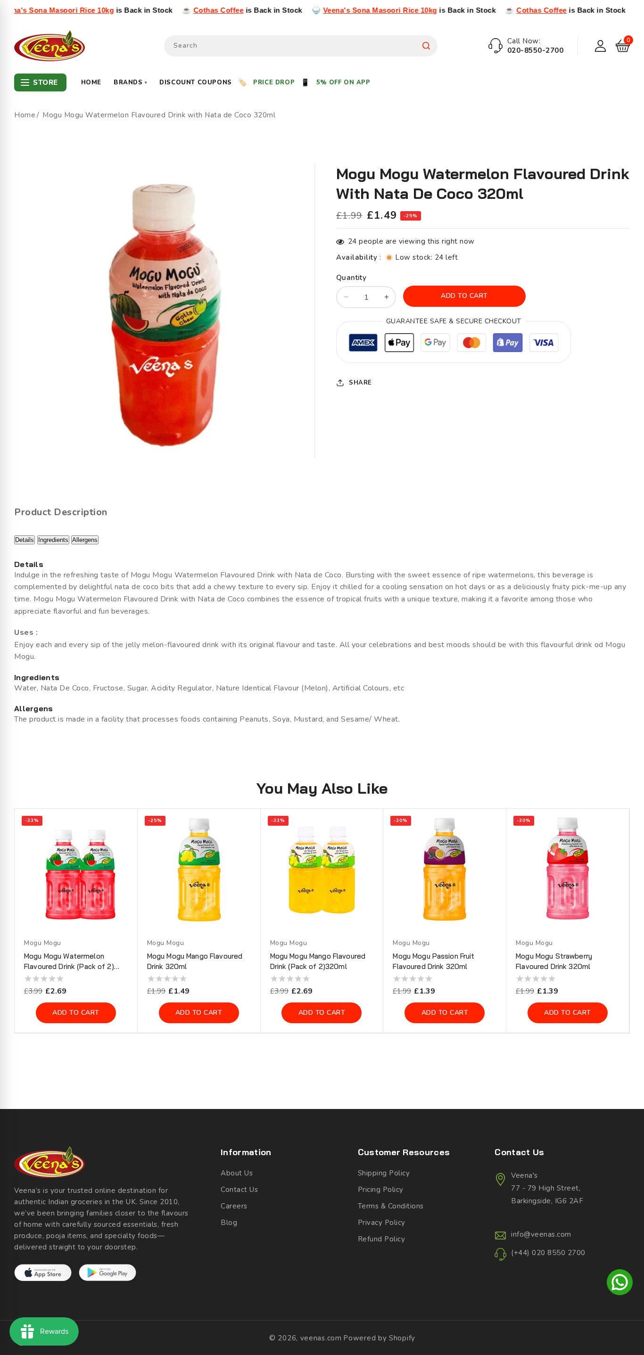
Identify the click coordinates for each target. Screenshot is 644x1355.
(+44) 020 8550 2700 (548, 1252)
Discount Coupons (195, 82)
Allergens (85, 539)
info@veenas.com (541, 1234)
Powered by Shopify (379, 1338)
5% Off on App (343, 82)
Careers (234, 1206)
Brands (130, 82)
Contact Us (239, 1189)
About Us (237, 1173)
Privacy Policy (381, 1222)
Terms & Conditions (391, 1206)
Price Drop (274, 82)
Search (426, 46)
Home (91, 82)
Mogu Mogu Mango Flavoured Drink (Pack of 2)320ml (318, 961)
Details (24, 539)
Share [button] (360, 382)
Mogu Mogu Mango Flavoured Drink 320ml (195, 961)
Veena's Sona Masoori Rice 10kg (340, 10)
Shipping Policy (384, 1173)
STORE (45, 82)
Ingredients (53, 539)
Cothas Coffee (179, 10)
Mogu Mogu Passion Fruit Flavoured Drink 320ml (433, 961)
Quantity (351, 277)
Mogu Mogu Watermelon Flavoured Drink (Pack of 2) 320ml (69, 962)
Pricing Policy (381, 1189)
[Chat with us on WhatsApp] (620, 1283)
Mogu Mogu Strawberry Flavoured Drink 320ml (554, 961)
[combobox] (301, 46)
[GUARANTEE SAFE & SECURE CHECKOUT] (453, 344)
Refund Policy (381, 1239)
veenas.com (321, 1338)
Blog (229, 1222)
